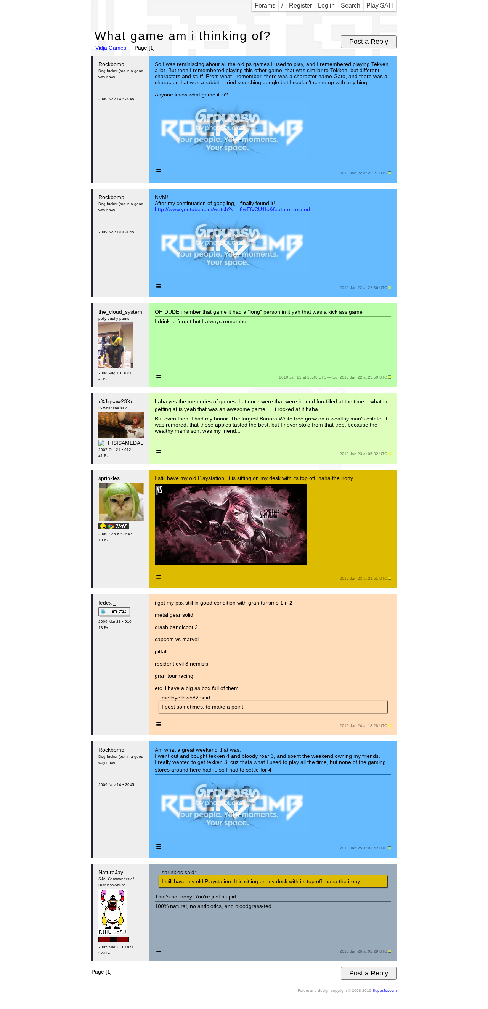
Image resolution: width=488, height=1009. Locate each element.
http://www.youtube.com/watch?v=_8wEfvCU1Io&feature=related (232, 209)
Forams (265, 5)
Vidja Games (110, 48)
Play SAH (379, 5)
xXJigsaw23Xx (115, 401)
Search (350, 5)
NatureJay (110, 872)
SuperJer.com (384, 990)
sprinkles (109, 478)
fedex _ (107, 603)
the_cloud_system (120, 312)
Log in (326, 5)
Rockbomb (111, 64)
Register (300, 5)
